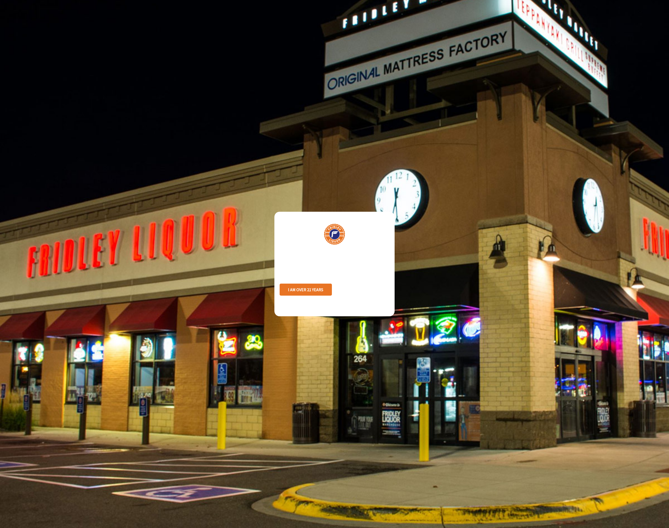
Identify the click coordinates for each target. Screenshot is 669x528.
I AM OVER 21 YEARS (305, 289)
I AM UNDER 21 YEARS (363, 289)
